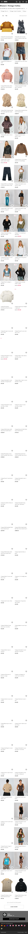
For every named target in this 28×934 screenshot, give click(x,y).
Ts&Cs (26, 932)
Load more (14, 906)
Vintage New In (4, 11)
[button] (1, 925)
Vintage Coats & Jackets (15, 11)
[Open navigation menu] (2, 1)
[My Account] (19, 1)
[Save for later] (12, 33)
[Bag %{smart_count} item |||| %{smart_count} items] (26, 1)
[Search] (16, 1)
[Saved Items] (23, 1)
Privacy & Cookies (21, 932)
